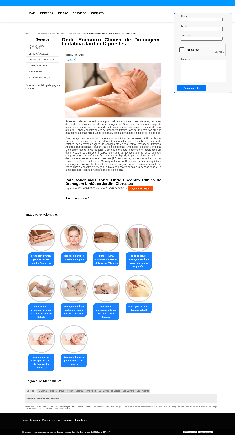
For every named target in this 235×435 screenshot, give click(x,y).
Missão (63, 13)
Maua (61, 391)
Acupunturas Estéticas (36, 47)
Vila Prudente (143, 391)
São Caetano (128, 391)
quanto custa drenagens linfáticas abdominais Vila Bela (106, 259)
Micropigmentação (40, 77)
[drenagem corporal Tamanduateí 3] (139, 288)
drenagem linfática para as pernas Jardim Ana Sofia (41, 259)
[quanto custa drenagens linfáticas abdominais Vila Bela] (106, 238)
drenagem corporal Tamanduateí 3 (138, 308)
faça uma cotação (140, 188)
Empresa (46, 13)
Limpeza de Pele (38, 65)
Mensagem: (184, 70)
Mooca (70, 391)
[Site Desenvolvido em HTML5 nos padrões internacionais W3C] (190, 432)
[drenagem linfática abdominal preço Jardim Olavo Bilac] (74, 288)
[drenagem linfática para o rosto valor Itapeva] (74, 339)
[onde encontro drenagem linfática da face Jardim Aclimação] (41, 339)
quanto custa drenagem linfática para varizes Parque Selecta (41, 311)
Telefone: (184, 35)
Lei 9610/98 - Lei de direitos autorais (56, 408)
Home (31, 13)
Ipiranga (53, 391)
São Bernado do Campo (109, 391)
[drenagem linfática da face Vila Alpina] (74, 238)
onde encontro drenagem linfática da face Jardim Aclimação (41, 362)
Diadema (43, 391)
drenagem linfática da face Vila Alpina (74, 258)
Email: (184, 26)
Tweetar (71, 59)
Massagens (35, 71)
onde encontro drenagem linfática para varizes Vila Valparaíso (139, 261)
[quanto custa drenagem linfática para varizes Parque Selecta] (41, 288)
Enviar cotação (192, 88)
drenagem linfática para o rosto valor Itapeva (74, 360)
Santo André (91, 391)
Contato (97, 13)
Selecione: (31, 391)
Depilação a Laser (39, 54)
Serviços (79, 13)
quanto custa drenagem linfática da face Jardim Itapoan (106, 311)
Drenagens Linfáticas (42, 60)
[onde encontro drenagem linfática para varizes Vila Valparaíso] (139, 238)
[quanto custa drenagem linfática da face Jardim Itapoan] (106, 288)
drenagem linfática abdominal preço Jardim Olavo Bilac (74, 310)
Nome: (184, 16)
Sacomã (79, 391)
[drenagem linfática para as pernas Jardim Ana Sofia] (41, 238)
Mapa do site (80, 420)
